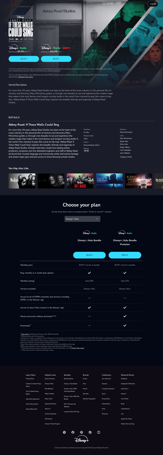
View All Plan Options (18, 84)
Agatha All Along (126, 419)
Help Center (48, 399)
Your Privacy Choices (32, 404)
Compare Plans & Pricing (71, 411)
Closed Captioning (50, 414)
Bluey (122, 404)
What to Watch (49, 394)
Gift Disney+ (48, 419)
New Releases (49, 389)
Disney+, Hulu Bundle (70, 384)
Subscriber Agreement (32, 399)
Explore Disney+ (50, 379)
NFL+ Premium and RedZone (70, 405)
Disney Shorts (106, 399)
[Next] (158, 180)
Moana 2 (123, 394)
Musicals (104, 384)
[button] (53, 375)
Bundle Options (68, 379)
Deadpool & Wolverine (128, 384)
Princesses (105, 414)
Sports (104, 394)
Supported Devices (50, 404)
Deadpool (124, 379)
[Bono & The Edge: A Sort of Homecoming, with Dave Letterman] (109, 180)
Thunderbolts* (125, 409)
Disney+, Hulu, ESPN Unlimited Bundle (70, 390)
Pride (103, 409)
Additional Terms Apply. (25, 77)
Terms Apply (25, 334)
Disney (85, 379)
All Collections (106, 379)
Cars (122, 414)
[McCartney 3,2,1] (51, 180)
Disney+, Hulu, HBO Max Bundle (71, 398)
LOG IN (153, 4)
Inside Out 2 (124, 389)
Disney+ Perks (49, 384)
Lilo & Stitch (124, 399)
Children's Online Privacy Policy (33, 385)
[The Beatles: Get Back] (80, 180)
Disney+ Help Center (77, 348)
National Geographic (89, 399)
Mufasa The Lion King (127, 424)
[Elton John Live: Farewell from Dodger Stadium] (138, 180)
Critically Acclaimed (108, 389)
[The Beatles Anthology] (22, 180)
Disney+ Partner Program (52, 424)
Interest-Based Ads (31, 409)
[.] (64, 432)
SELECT (24, 59)
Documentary (106, 404)
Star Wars (86, 394)
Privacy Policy (30, 379)
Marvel (85, 389)
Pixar (84, 384)
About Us (48, 409)
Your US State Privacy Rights (32, 392)
